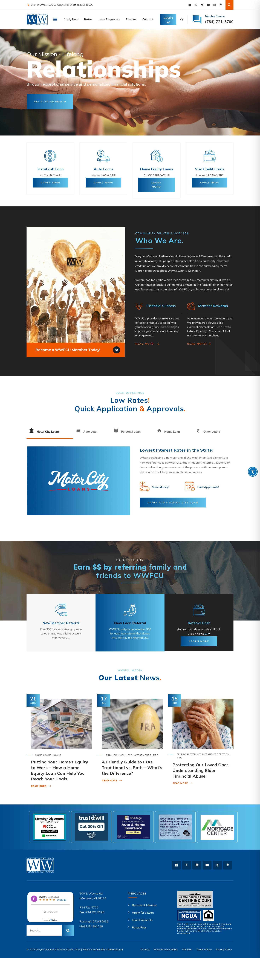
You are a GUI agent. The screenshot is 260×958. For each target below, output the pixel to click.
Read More (39, 786)
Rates (88, 19)
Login (168, 17)
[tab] (50, 432)
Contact (148, 19)
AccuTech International (109, 949)
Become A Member (144, 905)
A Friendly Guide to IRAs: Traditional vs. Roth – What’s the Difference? (132, 767)
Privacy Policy (224, 949)
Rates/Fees (139, 927)
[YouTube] (208, 5)
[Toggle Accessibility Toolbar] (252, 471)
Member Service (215, 16)
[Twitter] (196, 5)
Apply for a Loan (143, 912)
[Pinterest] (221, 5)
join (207, 634)
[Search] (229, 5)
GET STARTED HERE (48, 101)
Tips (155, 755)
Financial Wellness (119, 755)
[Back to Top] (252, 952)
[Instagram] (214, 5)
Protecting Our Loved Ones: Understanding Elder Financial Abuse (200, 770)
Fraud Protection (216, 754)
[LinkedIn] (202, 5)
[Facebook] (190, 5)
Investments (142, 755)
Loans (57, 755)
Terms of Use (204, 949)
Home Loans (43, 755)
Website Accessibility (166, 949)
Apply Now (71, 19)
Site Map (187, 949)
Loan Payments (109, 19)
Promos (131, 19)
